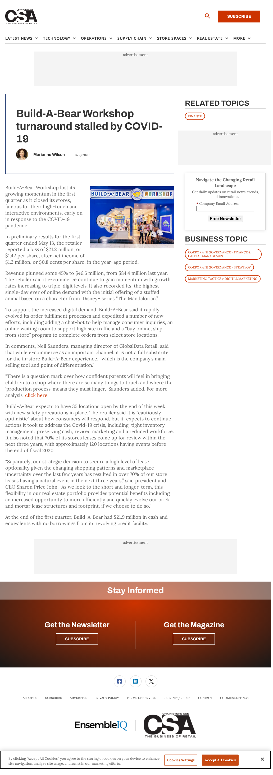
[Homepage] (21, 17)
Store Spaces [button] (171, 38)
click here (36, 395)
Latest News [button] (19, 38)
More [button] (239, 38)
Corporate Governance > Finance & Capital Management (219, 254)
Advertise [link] (78, 698)
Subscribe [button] (77, 639)
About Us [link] (30, 698)
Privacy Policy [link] (106, 698)
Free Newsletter (225, 218)
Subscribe (239, 16)
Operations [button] (94, 38)
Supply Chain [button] (132, 38)
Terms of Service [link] (141, 698)
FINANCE (195, 116)
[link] (120, 681)
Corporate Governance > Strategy (219, 267)
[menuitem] (24, 38)
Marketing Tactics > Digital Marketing (222, 279)
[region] (135, 760)
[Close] (262, 759)
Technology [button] (56, 38)
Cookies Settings (234, 698)
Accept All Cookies (220, 760)
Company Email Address (217, 203)
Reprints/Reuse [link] (176, 698)
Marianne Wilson (49, 154)
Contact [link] (205, 698)
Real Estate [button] (210, 38)
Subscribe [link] (53, 698)
